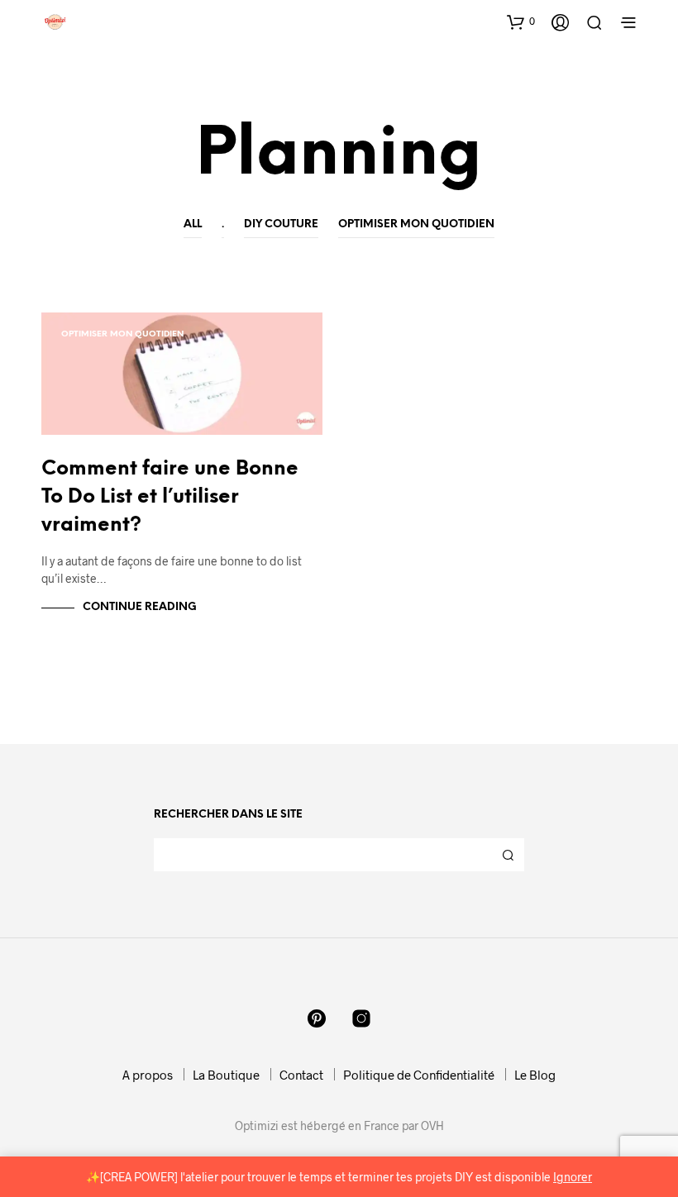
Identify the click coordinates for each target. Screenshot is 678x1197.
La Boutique (226, 1074)
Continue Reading (140, 607)
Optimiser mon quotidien (416, 224)
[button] (521, 21)
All (193, 224)
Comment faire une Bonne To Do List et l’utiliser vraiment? (169, 497)
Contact (301, 1074)
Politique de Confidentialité (418, 1074)
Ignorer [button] (572, 1177)
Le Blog (535, 1074)
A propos (147, 1074)
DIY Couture (281, 224)
